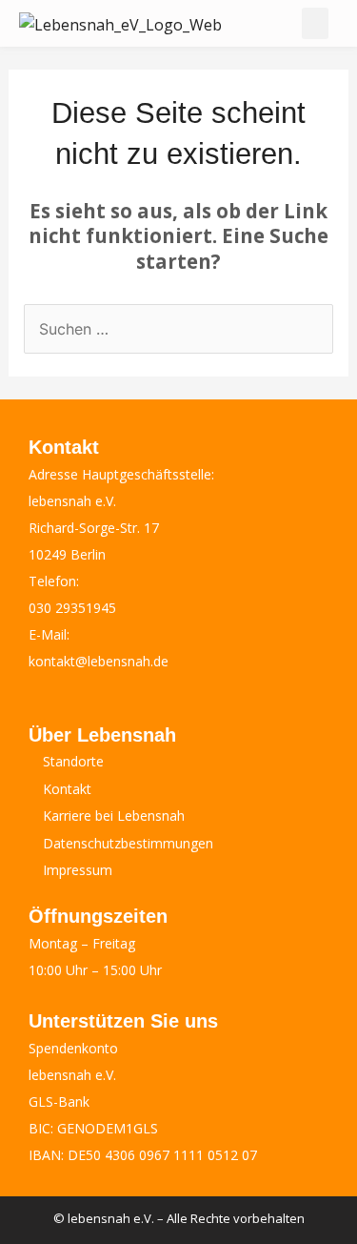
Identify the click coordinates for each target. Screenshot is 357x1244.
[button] (315, 23)
